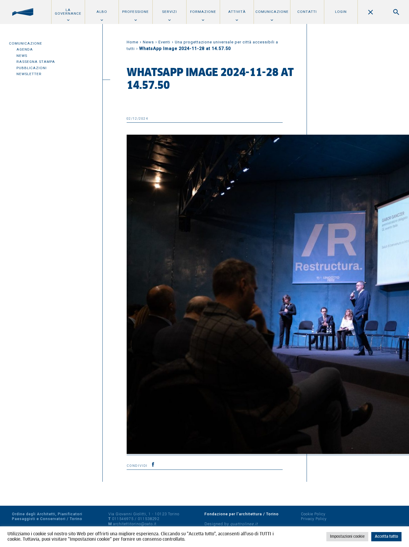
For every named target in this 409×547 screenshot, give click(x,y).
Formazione (203, 12)
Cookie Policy (313, 514)
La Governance (68, 12)
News (21, 56)
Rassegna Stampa (35, 62)
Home (132, 42)
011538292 (148, 518)
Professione (135, 12)
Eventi (164, 42)
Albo (101, 12)
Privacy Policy (314, 518)
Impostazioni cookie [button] (347, 537)
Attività (237, 12)
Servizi (169, 12)
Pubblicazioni (31, 68)
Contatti (307, 12)
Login (341, 12)
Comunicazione (272, 12)
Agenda (24, 49)
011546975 (123, 518)
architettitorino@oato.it (135, 524)
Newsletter (29, 74)
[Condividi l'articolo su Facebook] (153, 464)
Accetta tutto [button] (386, 537)
